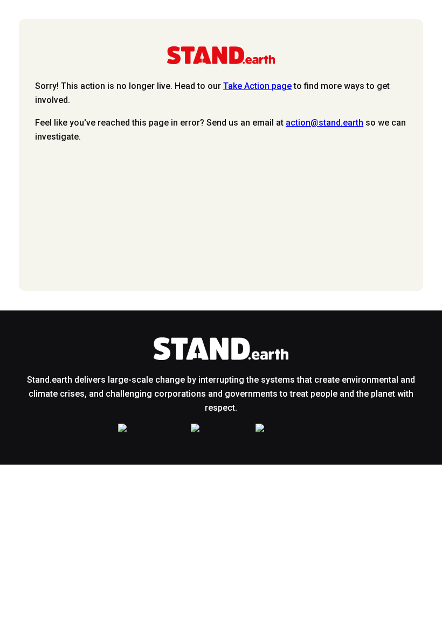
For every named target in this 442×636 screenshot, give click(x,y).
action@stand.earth (324, 122)
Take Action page (257, 86)
